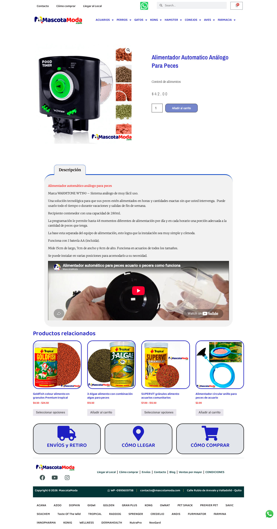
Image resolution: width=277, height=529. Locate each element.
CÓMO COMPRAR (210, 445)
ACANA (41, 505)
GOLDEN (108, 505)
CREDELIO (157, 514)
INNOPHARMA (46, 522)
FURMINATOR (197, 514)
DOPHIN (74, 505)
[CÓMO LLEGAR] (138, 433)
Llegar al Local (92, 6)
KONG (154, 20)
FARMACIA (225, 20)
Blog (172, 472)
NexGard (155, 522)
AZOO (57, 505)
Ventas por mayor (190, 472)
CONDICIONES (214, 472)
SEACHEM (43, 514)
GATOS (138, 20)
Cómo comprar (66, 6)
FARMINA (220, 514)
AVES (207, 20)
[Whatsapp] (144, 6)
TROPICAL (95, 514)
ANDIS (176, 514)
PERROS (122, 20)
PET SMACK (185, 505)
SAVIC (229, 505)
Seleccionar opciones (50, 412)
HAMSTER (171, 20)
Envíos (146, 472)
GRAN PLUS (129, 505)
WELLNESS (87, 522)
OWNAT (165, 505)
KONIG (67, 522)
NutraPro (136, 522)
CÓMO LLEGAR (138, 445)
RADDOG (115, 514)
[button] (128, 50)
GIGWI (91, 505)
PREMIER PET (209, 505)
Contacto (43, 6)
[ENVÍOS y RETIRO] (66, 433)
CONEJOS (191, 20)
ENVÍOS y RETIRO (67, 445)
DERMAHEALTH (111, 522)
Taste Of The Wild (69, 514)
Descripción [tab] (70, 169)
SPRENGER (136, 514)
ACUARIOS (103, 20)
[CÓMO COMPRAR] (210, 433)
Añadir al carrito (181, 108)
